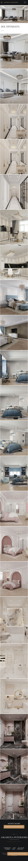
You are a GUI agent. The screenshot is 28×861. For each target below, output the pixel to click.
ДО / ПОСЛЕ (21, 848)
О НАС (13, 849)
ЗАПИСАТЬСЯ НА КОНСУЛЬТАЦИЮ (14, 826)
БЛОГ (14, 848)
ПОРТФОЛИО (7, 848)
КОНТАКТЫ (20, 849)
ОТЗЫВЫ (7, 849)
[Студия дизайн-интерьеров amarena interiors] (9, 2)
